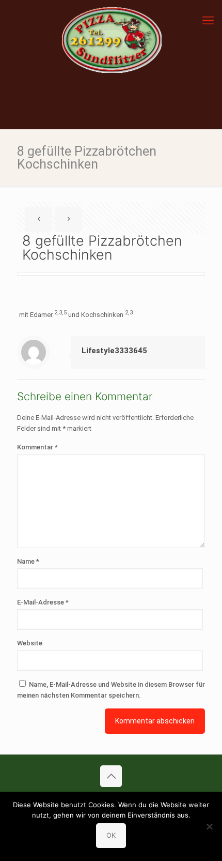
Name (28, 561)
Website (29, 643)
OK (111, 835)
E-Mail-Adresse (43, 602)
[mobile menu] (208, 20)
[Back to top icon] (111, 776)
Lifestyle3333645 (114, 350)
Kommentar (37, 447)
